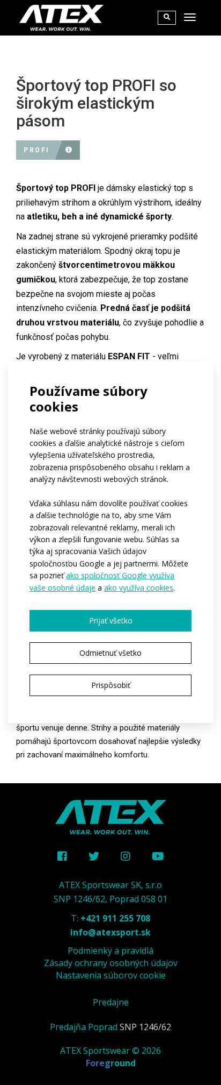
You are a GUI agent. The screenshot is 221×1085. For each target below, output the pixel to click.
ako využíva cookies (138, 588)
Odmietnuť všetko (110, 653)
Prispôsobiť (110, 685)
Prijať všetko (110, 620)
